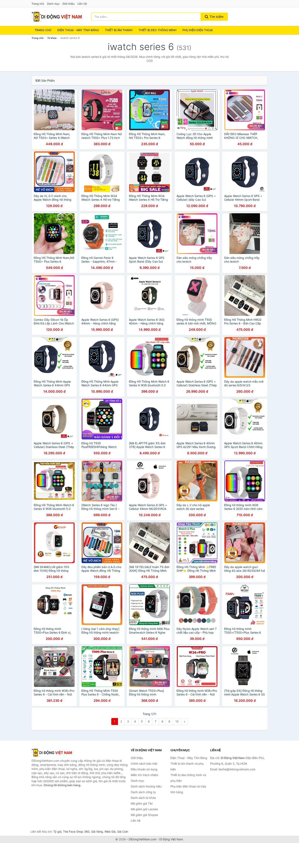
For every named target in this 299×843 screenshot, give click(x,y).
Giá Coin (122, 831)
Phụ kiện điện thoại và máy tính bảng (188, 789)
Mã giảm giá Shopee (144, 815)
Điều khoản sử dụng (144, 769)
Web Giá (110, 831)
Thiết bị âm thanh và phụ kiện (187, 766)
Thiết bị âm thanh (118, 30)
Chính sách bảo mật (144, 763)
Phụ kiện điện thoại (197, 30)
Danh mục (53, 3)
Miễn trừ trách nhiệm (144, 775)
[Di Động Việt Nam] (52, 753)
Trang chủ (38, 3)
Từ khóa (52, 37)
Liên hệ (82, 3)
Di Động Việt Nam (171, 839)
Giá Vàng (97, 831)
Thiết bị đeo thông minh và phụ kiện (188, 777)
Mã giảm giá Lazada (144, 809)
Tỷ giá (57, 831)
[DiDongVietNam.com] (57, 17)
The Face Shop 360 (76, 831)
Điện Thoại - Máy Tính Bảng (78, 30)
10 (177, 721)
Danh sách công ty (143, 792)
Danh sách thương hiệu (146, 786)
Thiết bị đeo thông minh (157, 30)
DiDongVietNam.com (142, 839)
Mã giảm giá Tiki (142, 803)
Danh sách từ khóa (143, 797)
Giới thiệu (68, 3)
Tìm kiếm (216, 17)
